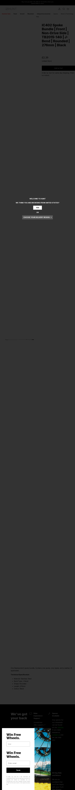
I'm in (18, 770)
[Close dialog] (48, 730)
